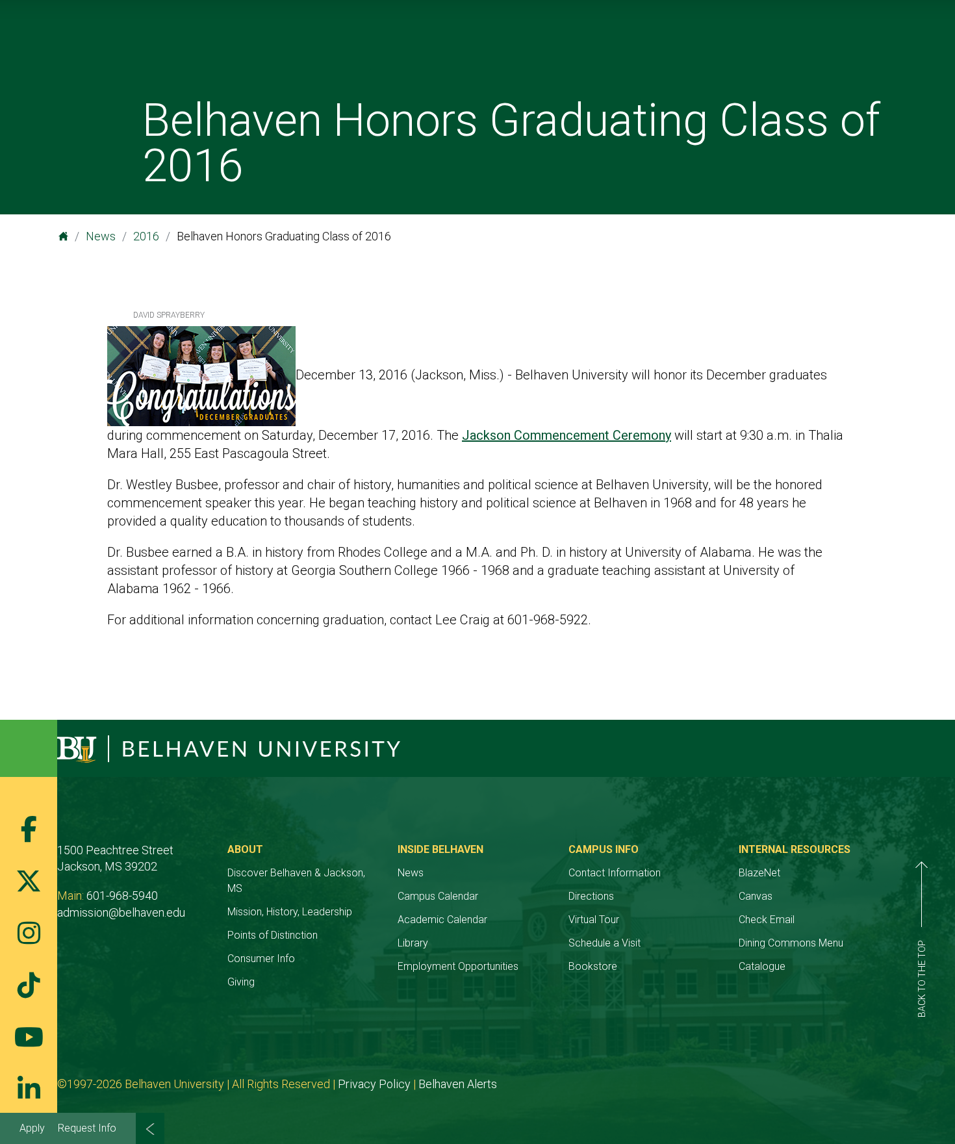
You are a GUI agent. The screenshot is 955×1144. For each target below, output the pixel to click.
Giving (241, 982)
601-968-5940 (122, 895)
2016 (146, 236)
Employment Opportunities (458, 966)
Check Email (767, 919)
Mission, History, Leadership (289, 912)
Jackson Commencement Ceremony (566, 435)
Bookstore (592, 966)
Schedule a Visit (604, 943)
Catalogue (762, 966)
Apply (32, 1128)
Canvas (755, 896)
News (101, 236)
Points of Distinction (272, 935)
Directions (591, 896)
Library (413, 943)
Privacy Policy (374, 1084)
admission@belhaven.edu (121, 912)
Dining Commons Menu (791, 943)
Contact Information (614, 873)
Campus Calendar (438, 896)
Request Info (87, 1128)
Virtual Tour (593, 919)
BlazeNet (759, 873)
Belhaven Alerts (457, 1084)
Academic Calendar (442, 919)
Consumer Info (261, 958)
